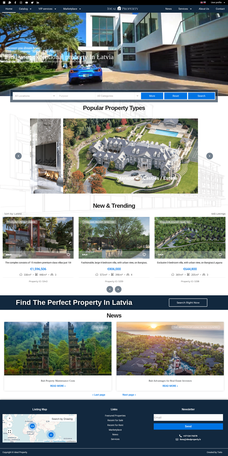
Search (201, 95)
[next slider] (209, 156)
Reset (176, 95)
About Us (204, 8)
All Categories (105, 95)
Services (183, 8)
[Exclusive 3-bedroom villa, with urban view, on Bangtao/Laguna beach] (190, 238)
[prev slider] (18, 156)
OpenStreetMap (59, 441)
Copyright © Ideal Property (15, 452)
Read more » (58, 385)
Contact (220, 8)
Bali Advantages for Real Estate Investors (170, 380)
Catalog (23, 8)
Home (9, 8)
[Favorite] (68, 254)
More (152, 95)
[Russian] (204, 2)
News (168, 8)
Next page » (129, 394)
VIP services (45, 8)
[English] (201, 2)
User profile (216, 2)
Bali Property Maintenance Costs (58, 380)
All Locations (22, 95)
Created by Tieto (214, 452)
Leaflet (47, 441)
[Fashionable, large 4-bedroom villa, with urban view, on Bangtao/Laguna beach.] (114, 238)
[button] (32, 426)
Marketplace (70, 8)
